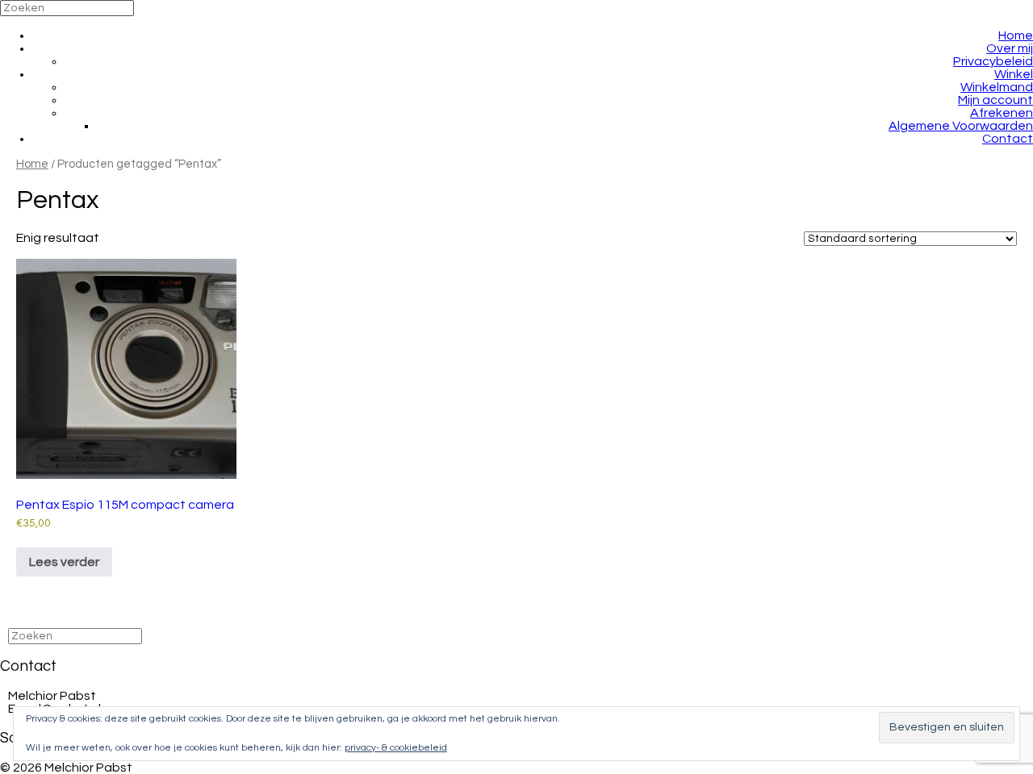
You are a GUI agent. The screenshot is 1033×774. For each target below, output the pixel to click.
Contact (1007, 138)
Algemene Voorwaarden (961, 125)
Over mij (1009, 48)
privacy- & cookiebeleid (396, 748)
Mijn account (995, 100)
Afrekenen (1001, 112)
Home (1015, 35)
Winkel (1013, 74)
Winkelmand (996, 87)
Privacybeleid (993, 61)
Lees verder (64, 562)
